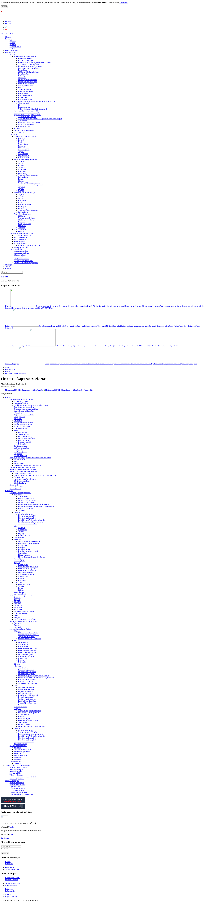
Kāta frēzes (22, 138)
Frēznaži (21, 140)
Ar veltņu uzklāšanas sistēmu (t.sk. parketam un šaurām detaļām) (40, 119)
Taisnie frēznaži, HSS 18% (27, 524)
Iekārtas (12, 54)
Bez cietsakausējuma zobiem (28, 567)
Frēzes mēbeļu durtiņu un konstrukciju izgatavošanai (36, 506)
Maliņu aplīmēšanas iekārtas (27, 80)
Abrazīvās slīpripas (20, 237)
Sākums (8, 37)
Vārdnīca (13, 45)
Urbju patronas (23, 144)
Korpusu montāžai (24, 442)
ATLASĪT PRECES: (8, 384)
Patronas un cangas (24, 204)
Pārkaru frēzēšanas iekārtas (27, 82)
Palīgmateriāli (10, 891)
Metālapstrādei (23, 642)
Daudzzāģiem (23, 565)
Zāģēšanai (21, 216)
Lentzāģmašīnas (23, 74)
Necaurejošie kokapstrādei (27, 689)
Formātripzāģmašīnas (25, 60)
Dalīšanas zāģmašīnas (25, 91)
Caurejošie (21, 528)
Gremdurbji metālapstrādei (27, 703)
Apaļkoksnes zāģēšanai (26, 574)
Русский (8, 23)
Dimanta (21, 578)
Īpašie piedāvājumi (11, 50)
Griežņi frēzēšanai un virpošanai (29, 183)
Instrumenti (13, 134)
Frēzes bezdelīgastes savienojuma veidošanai (33, 504)
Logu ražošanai (23, 156)
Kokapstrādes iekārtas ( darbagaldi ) (26, 56)
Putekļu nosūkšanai (24, 224)
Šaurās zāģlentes (23, 150)
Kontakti (8, 268)
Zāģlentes (21, 161)
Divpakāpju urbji (24, 535)
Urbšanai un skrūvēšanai (26, 218)
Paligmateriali (10, 867)
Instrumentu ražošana (21, 251)
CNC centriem (23, 154)
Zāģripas (21, 152)
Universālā (22, 444)
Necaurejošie (22, 530)
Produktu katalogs (11, 52)
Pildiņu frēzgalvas (24, 555)
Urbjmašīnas (22, 97)
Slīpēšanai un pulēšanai (26, 220)
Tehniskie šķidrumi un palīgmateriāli (22, 233)
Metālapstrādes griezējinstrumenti (25, 159)
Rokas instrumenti (20, 230)
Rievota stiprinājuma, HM (27, 516)
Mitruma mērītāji (19, 241)
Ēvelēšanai (22, 226)
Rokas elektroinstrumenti (22, 214)
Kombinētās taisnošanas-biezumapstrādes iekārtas (35, 62)
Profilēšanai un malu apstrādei (28, 543)
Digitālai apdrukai (24, 126)
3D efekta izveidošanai (26, 124)
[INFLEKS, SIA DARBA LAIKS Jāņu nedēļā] (4, 819)
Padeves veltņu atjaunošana (23, 261)
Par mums (8, 39)
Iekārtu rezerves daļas (21, 259)
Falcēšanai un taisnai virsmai (28, 551)
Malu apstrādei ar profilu (26, 502)
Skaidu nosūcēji (23, 103)
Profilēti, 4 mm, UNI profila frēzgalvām (31, 520)
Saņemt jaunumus (11, 896)
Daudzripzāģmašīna (25, 95)
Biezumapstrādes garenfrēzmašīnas (30, 66)
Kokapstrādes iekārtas (12, 878)
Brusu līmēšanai (23, 440)
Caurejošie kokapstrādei (26, 687)
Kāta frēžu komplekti (25, 508)
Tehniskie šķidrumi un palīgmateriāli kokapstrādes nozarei (75, 346)
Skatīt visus (5, 838)
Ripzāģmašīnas (23, 93)
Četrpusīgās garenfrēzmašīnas (28, 68)
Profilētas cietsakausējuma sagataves (30, 522)
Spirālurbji (21, 167)
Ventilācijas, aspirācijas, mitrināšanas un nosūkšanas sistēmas (34, 101)
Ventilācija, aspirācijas (12, 883)
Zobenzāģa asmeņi (24, 177)
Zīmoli (7, 267)
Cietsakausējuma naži (25, 514)
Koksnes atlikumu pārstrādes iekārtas (26, 111)
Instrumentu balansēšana (22, 257)
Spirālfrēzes (22, 510)
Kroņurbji (21, 165)
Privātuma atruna (15, 47)
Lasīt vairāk (123, 3)
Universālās (22, 580)
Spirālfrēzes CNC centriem (27, 683)
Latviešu (8, 21)
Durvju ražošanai (24, 158)
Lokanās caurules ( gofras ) (23, 235)
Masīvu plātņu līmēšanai (26, 438)
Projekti (12, 49)
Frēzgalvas (22, 146)
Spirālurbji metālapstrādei (27, 699)
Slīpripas (21, 181)
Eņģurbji (21, 533)
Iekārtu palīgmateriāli (21, 247)
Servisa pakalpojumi (16, 249)
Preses (20, 87)
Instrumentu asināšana (21, 253)
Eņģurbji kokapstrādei (25, 693)
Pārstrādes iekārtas (11, 880)
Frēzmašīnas (22, 70)
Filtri (19, 105)
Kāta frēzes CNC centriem (27, 679)
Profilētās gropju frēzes (26, 498)
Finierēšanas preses (24, 436)
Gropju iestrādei (23, 545)
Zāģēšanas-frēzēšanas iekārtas (28, 72)
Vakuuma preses (23, 434)
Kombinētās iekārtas (25, 58)
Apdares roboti (23, 121)
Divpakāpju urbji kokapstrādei (28, 695)
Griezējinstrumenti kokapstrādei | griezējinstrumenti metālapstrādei (61, 326)
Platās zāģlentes (23, 148)
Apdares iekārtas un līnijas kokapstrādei (27, 115)
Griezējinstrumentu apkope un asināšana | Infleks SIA (63, 364)
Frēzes (20, 179)
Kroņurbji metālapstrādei (26, 697)
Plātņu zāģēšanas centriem (27, 570)
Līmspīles (21, 231)
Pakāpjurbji (22, 171)
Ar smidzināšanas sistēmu (27, 117)
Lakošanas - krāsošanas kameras (29, 122)
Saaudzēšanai (22, 553)
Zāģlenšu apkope (20, 255)
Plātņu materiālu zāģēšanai (27, 569)
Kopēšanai (21, 547)
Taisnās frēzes (23, 497)
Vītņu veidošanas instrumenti (28, 175)
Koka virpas (22, 76)
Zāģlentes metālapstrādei (26, 637)
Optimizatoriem (23, 576)
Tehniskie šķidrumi (20, 243)
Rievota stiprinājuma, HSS (27, 518)
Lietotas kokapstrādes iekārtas (24, 130)
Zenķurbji (21, 532)
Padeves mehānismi (25, 99)
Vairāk (11, 827)
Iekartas (8, 862)
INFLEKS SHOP (7, 33)
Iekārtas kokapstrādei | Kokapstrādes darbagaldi (52, 306)
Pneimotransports (24, 107)
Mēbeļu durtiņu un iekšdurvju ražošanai (31, 557)
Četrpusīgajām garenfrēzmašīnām (29, 541)
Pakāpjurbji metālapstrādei (27, 701)
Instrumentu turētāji (24, 584)
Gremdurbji (22, 169)
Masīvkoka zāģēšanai (25, 572)
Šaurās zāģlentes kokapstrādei (28, 635)
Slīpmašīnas (22, 78)
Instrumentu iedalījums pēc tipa (24, 193)
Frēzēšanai (21, 222)
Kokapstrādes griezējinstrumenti (25, 136)
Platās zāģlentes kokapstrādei (28, 633)
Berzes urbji (22, 173)
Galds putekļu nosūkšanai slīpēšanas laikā (32, 109)
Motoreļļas (8, 265)
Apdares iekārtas (11, 885)
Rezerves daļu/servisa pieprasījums (26, 263)
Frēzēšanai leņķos (24, 549)
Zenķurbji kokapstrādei (26, 691)
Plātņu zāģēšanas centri (26, 84)
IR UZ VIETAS (19, 132)
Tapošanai (21, 228)
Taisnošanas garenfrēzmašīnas (28, 64)
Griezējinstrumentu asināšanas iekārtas (27, 113)
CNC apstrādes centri (25, 86)
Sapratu (4, 6)
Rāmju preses (22, 432)
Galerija (12, 43)
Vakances (13, 41)
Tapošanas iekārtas (24, 89)
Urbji (20, 142)
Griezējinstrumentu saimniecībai (29, 245)
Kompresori (18, 128)
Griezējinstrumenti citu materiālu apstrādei (28, 185)
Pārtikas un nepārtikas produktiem (29, 639)
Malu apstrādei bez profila (27, 500)
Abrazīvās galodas (20, 239)
